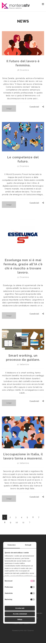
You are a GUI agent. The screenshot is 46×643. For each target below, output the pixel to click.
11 (23, 522)
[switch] (32, 587)
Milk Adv (23, 630)
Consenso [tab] (12, 545)
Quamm (31, 630)
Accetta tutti (19, 608)
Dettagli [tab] (28, 545)
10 (17, 522)
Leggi (9, 108)
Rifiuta (20, 619)
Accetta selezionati (20, 614)
